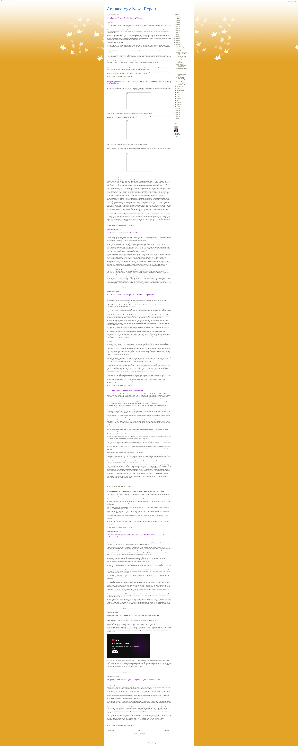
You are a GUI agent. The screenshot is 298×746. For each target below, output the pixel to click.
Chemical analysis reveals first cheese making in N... (181, 74)
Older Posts (167, 730)
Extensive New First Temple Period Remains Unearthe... (181, 78)
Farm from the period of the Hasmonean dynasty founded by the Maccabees (135, 491)
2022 (176, 24)
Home (139, 730)
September (179, 90)
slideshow (134, 424)
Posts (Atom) (142, 733)
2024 (176, 20)
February (179, 104)
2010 (176, 110)
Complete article (110, 22)
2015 (176, 38)
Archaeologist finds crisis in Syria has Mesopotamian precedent (131, 295)
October (179, 88)
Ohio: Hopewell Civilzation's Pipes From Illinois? (125, 390)
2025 (176, 18)
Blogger (155, 743)
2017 (176, 34)
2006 (176, 118)
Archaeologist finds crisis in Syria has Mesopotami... (182, 61)
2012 (176, 44)
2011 (176, 108)
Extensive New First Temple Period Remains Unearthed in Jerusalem (133, 616)
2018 (176, 32)
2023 (176, 22)
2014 (176, 40)
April (178, 100)
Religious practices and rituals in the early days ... (181, 53)
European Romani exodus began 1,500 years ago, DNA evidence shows (133, 680)
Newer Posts (111, 730)
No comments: (130, 76)
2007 (176, 116)
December (179, 46)
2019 (176, 30)
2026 (176, 17)
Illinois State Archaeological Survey (136, 431)
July (178, 94)
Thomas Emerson (158, 429)
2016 (176, 36)
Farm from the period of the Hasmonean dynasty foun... (181, 70)
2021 (176, 26)
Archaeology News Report (131, 8)
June (178, 96)
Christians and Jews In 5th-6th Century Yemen (124, 18)
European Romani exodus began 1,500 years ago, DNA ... (181, 83)
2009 (176, 112)
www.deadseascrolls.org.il (136, 238)
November (179, 86)
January (179, 106)
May (178, 98)
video (152, 457)
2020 (176, 28)
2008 (176, 114)
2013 (176, 42)
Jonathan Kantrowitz (178, 134)
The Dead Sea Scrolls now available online (123, 233)
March (178, 102)
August (178, 92)
